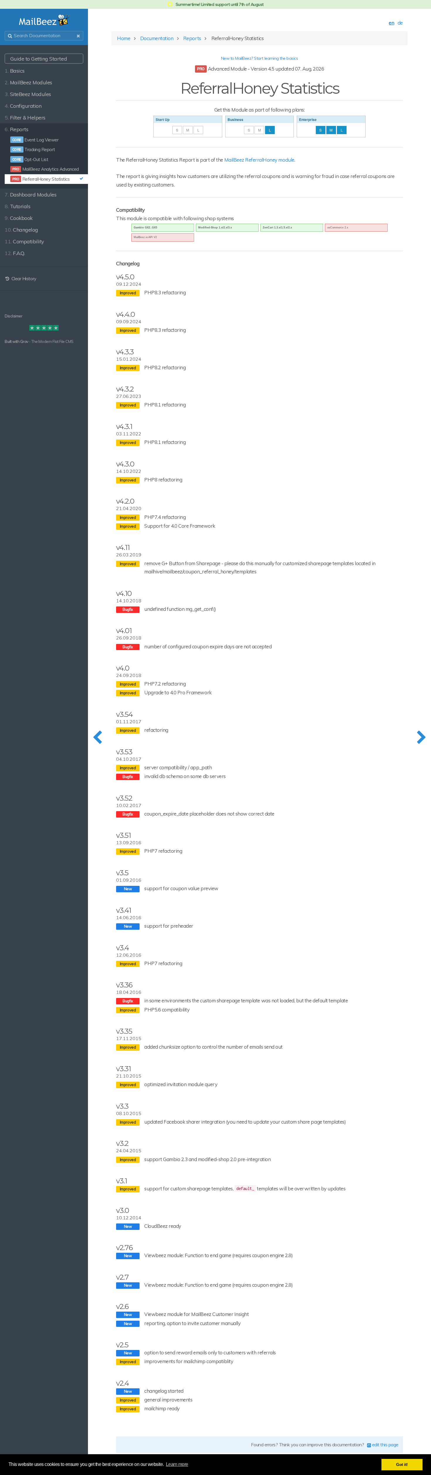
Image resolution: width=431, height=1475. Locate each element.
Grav (24, 341)
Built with (12, 341)
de (400, 23)
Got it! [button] (402, 1464)
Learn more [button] (177, 1464)
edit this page (384, 1444)
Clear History (23, 278)
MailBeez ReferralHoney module (259, 160)
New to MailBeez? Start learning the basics (259, 58)
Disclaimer (13, 316)
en (391, 23)
